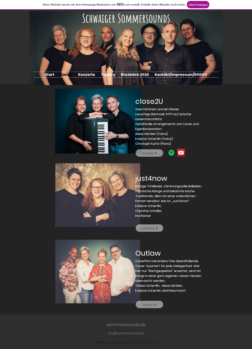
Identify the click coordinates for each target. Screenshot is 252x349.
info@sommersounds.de (126, 333)
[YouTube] (181, 153)
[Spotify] (171, 153)
